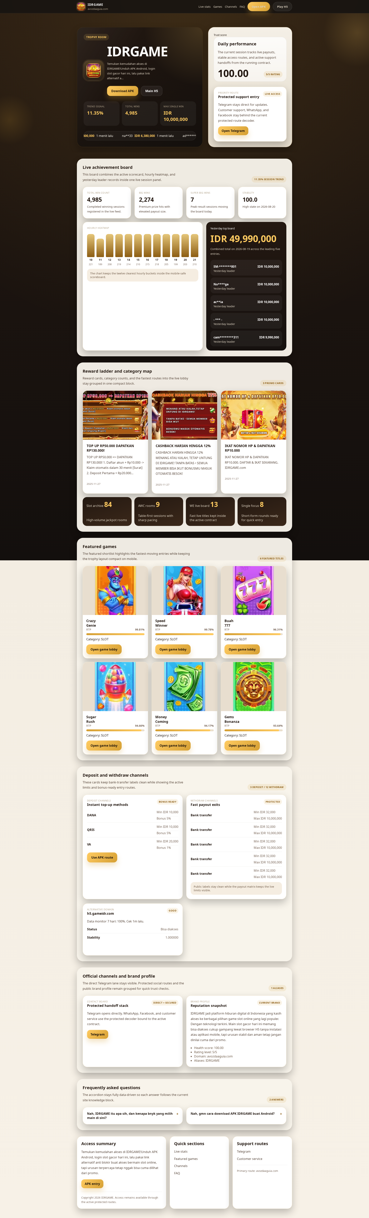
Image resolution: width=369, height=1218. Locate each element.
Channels (231, 6)
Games (217, 6)
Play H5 (282, 6)
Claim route (132, 484)
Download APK (122, 91)
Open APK (259, 6)
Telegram (98, 1034)
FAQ (242, 6)
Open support (264, 131)
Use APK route (102, 857)
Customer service (249, 1159)
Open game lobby (104, 649)
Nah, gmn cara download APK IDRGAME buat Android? (233, 1113)
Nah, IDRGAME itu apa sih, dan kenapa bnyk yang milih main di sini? (130, 1115)
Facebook (145, 1034)
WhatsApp (121, 1034)
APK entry (92, 1184)
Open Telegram (233, 131)
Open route (99, 947)
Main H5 (151, 91)
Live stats (205, 6)
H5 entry (115, 1184)
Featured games (186, 1159)
